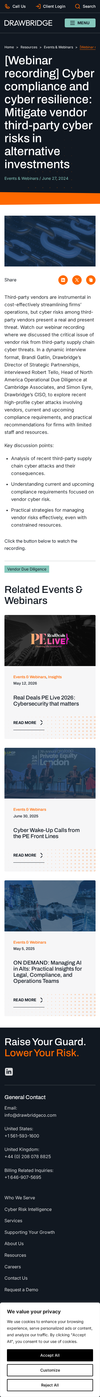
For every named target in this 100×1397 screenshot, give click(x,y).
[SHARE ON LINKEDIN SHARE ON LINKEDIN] (63, 280)
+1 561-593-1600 (21, 1136)
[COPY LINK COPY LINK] (91, 280)
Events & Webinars (58, 47)
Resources (29, 47)
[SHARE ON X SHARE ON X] (77, 280)
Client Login (54, 6)
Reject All (50, 1385)
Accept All (50, 1355)
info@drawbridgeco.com (30, 1115)
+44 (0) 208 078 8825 (27, 1156)
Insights (55, 677)
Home (9, 47)
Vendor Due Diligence (26, 569)
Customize (50, 1370)
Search (89, 6)
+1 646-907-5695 (22, 1177)
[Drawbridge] (28, 23)
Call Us (19, 6)
